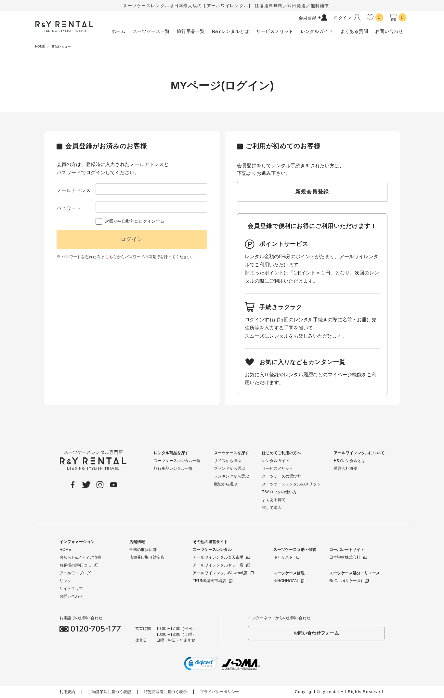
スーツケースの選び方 (281, 476)
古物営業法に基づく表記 (109, 692)
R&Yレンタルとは (349, 460)
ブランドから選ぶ (229, 468)
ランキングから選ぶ (231, 476)
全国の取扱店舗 (143, 549)
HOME (65, 549)
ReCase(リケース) (345, 581)
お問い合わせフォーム (316, 632)
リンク (65, 581)
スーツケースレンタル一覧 (177, 460)
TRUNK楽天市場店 (209, 581)
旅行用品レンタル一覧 (173, 468)
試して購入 (271, 507)
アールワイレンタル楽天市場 (218, 557)
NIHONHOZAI (285, 581)
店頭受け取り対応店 (146, 557)
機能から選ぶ (225, 484)
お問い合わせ (71, 596)
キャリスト (283, 557)
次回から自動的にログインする (134, 221)
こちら (111, 257)
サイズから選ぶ (227, 460)
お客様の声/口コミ (75, 565)
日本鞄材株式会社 (344, 557)
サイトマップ (71, 588)
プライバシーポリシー (219, 692)
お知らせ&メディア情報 (80, 557)
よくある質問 (273, 499)
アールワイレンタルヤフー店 (218, 565)
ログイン (132, 239)
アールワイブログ (75, 573)
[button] (201, 664)
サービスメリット (277, 468)
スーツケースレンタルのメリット (291, 484)
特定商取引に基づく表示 (165, 692)
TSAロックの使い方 (279, 492)
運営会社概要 (345, 468)
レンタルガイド (275, 460)
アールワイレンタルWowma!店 (220, 573)
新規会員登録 (312, 191)
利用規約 (67, 692)
